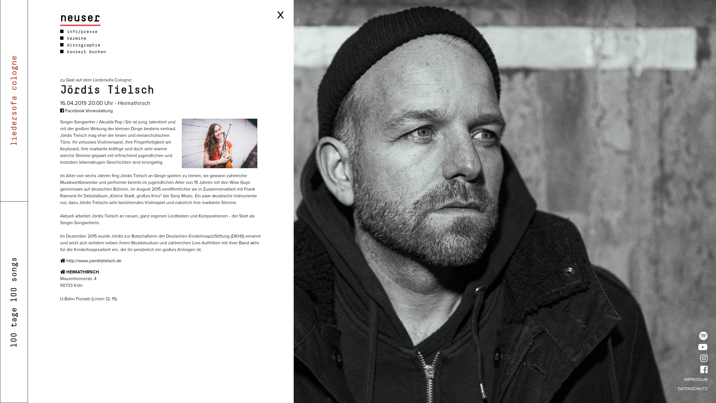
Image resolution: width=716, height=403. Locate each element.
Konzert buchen (85, 52)
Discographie (82, 45)
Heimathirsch (82, 272)
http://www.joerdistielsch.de (93, 261)
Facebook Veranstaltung (88, 111)
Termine (75, 38)
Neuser (80, 18)
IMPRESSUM (696, 379)
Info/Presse (81, 31)
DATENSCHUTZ (693, 388)
